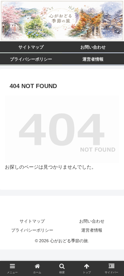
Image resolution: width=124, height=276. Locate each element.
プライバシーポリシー (32, 230)
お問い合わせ (91, 221)
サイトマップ (32, 221)
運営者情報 (91, 230)
